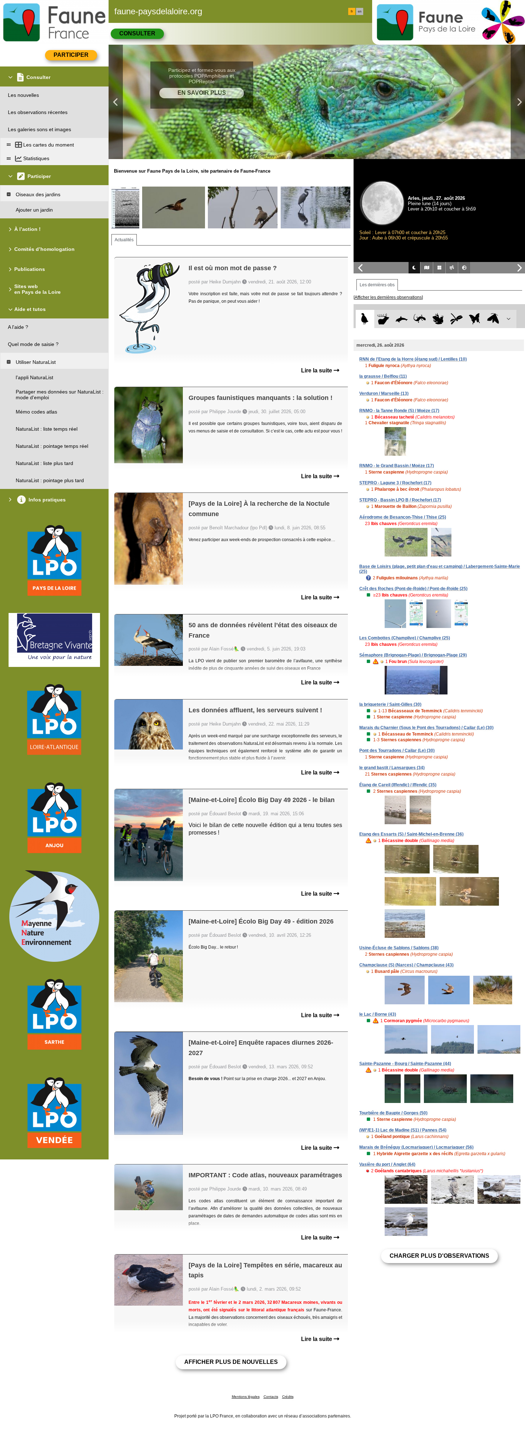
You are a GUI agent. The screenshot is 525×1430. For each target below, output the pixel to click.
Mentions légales (246, 1397)
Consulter (137, 33)
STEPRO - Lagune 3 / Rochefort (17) (395, 482)
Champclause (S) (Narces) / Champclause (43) (406, 965)
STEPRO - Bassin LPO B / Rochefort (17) (400, 500)
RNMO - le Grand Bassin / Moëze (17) (396, 465)
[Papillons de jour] (475, 319)
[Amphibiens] (438, 319)
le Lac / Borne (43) (377, 1014)
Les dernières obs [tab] (377, 284)
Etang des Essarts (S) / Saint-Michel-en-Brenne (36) (411, 834)
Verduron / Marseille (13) (384, 393)
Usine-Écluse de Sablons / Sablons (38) (399, 947)
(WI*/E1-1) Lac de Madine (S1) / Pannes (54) (402, 1130)
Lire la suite (317, 370)
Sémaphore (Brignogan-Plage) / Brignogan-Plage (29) (413, 655)
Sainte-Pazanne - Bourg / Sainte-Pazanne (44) (405, 1063)
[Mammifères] (383, 319)
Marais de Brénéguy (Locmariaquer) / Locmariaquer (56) (416, 1147)
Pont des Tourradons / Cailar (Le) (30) (397, 750)
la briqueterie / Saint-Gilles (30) (390, 704)
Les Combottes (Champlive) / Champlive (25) (404, 637)
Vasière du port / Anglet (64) (387, 1164)
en (359, 11)
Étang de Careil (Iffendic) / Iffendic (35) (397, 784)
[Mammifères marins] (401, 319)
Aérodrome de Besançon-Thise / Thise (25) (402, 517)
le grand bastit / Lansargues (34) (392, 767)
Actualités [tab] (124, 239)
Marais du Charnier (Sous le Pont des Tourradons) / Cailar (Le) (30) (426, 727)
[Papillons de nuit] (493, 319)
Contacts (271, 1397)
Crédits (288, 1397)
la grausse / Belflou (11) (383, 376)
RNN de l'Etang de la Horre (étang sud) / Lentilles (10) (413, 359)
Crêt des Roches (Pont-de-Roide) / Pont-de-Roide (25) (413, 588)
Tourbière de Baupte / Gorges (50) (393, 1112)
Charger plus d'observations (439, 1256)
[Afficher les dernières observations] (388, 297)
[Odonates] (456, 319)
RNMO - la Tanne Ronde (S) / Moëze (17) (399, 410)
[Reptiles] (420, 319)
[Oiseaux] (365, 319)
